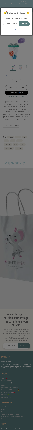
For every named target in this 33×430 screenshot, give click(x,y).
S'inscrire (24, 23)
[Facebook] (16, 29)
